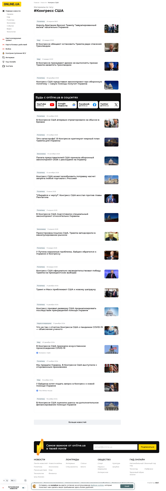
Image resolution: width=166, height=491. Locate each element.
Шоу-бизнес (39, 477)
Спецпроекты (72, 467)
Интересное (103, 472)
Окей (127, 486)
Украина (10, 14)
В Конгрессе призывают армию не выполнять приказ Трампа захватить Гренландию (67, 64)
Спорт (100, 463)
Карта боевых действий (16, 45)
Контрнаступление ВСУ (16, 53)
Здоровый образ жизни (137, 473)
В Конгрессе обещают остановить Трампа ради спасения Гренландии (69, 45)
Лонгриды (72, 459)
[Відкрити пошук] (25, 480)
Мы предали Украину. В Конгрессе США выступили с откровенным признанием (66, 366)
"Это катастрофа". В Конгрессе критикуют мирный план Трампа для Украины (68, 139)
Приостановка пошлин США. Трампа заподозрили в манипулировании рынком (66, 234)
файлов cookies (97, 485)
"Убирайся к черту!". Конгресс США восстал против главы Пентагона (69, 196)
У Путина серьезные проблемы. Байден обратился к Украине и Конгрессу (66, 253)
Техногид (134, 469)
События (10, 26)
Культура (116, 463)
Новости (39, 459)
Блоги (83, 467)
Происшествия (40, 470)
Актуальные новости (13, 488)
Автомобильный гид (137, 464)
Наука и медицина (44, 323)
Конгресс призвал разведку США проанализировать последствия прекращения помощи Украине (66, 309)
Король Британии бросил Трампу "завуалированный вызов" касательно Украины (66, 26)
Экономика (11, 23)
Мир (8, 17)
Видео (9, 29)
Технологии (11, 32)
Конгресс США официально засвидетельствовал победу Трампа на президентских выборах (68, 271)
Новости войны (55, 463)
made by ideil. (153, 483)
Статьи (83, 463)
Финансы (53, 473)
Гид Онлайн (11, 62)
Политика (10, 20)
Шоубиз (115, 467)
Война (8, 49)
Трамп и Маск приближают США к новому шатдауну (66, 289)
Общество (104, 459)
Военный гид (150, 463)
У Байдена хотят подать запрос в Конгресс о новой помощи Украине (65, 385)
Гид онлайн (137, 459)
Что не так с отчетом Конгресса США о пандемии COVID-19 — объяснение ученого (69, 328)
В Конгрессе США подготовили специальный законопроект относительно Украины (62, 215)
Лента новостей (41, 463)
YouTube (9, 66)
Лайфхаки (148, 469)
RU (12, 480)
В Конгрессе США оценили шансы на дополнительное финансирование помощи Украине (67, 403)
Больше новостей (77, 422)
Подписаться (147, 447)
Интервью (10, 57)
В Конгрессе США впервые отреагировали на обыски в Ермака (67, 121)
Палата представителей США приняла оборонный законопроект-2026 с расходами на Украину (65, 158)
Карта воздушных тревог (13, 39)
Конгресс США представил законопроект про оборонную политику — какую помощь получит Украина (69, 82)
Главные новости (13, 11)
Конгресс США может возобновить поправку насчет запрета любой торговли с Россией (66, 177)
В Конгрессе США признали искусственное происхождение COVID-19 (61, 347)
